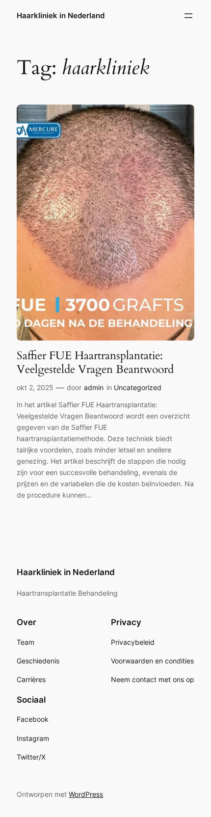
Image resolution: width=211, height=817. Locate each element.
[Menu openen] (188, 16)
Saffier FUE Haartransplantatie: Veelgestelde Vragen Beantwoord (95, 362)
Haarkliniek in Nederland (61, 15)
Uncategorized (137, 387)
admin (94, 387)
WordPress (86, 794)
